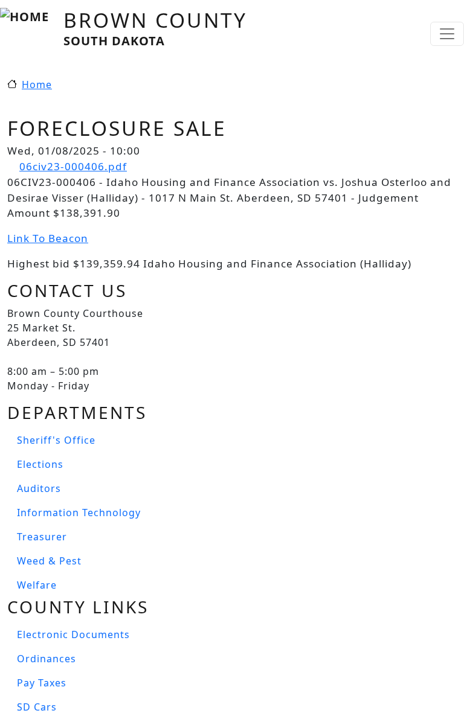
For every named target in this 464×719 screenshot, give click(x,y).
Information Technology (79, 512)
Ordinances (46, 658)
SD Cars (37, 707)
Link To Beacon (47, 238)
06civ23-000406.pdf (73, 166)
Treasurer (42, 536)
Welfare (37, 585)
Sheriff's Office (56, 440)
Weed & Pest (49, 560)
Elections (40, 464)
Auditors (39, 488)
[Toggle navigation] (447, 34)
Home (37, 84)
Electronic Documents (73, 634)
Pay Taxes (41, 682)
